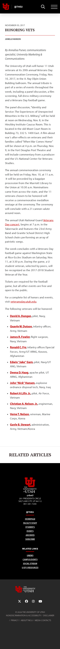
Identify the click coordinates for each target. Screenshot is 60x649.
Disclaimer (48, 615)
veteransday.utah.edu (23, 301)
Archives (30, 535)
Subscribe (30, 539)
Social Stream (30, 563)
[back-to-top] (56, 642)
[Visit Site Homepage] (30, 492)
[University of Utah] (30, 589)
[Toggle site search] (43, 6)
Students (30, 527)
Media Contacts (43, 620)
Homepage (30, 519)
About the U (26, 620)
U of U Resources (30, 567)
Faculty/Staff (30, 523)
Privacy (14, 620)
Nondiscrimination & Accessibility (23, 615)
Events (30, 531)
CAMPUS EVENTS (30, 559)
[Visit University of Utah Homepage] (5, 7)
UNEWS (30, 555)
